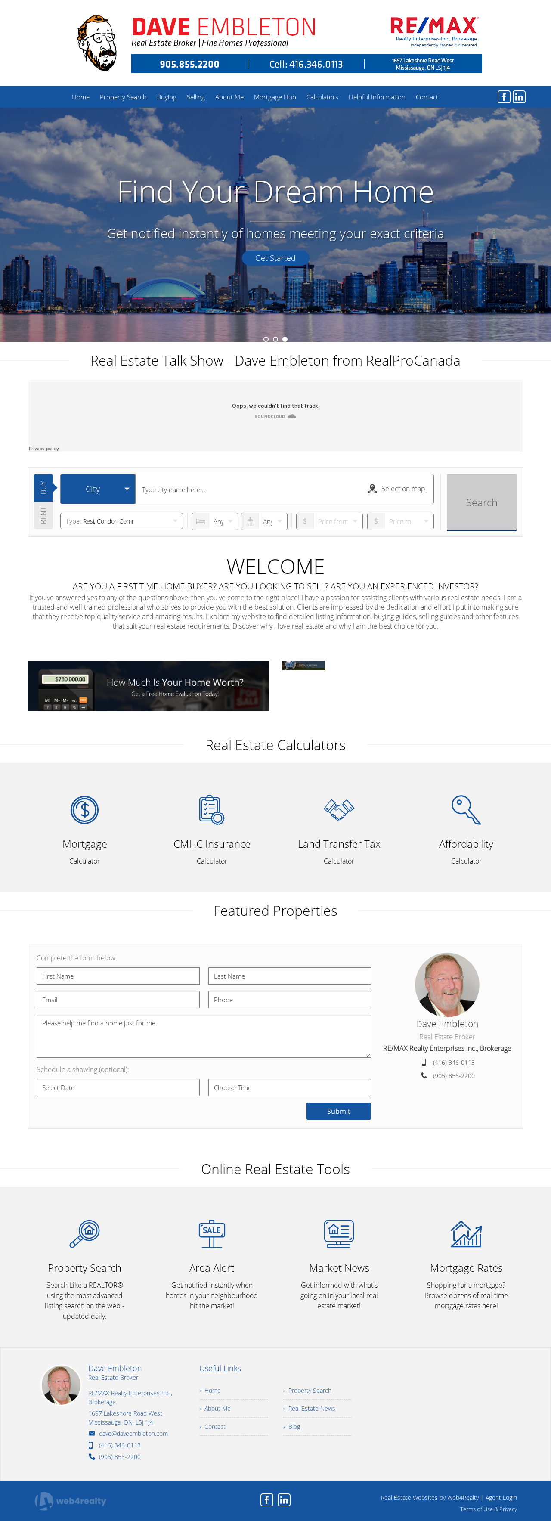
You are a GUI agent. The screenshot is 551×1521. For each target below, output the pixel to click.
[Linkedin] (519, 96)
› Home (210, 1390)
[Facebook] (504, 96)
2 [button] (275, 339)
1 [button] (266, 339)
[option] (275, 225)
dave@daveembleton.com (133, 1433)
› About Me (215, 1408)
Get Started (275, 258)
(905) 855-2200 (454, 1076)
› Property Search (307, 1390)
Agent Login (501, 1497)
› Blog (291, 1426)
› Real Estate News (309, 1408)
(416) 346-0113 (454, 1062)
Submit (338, 1111)
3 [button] (285, 339)
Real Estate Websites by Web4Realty (430, 1497)
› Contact (212, 1426)
